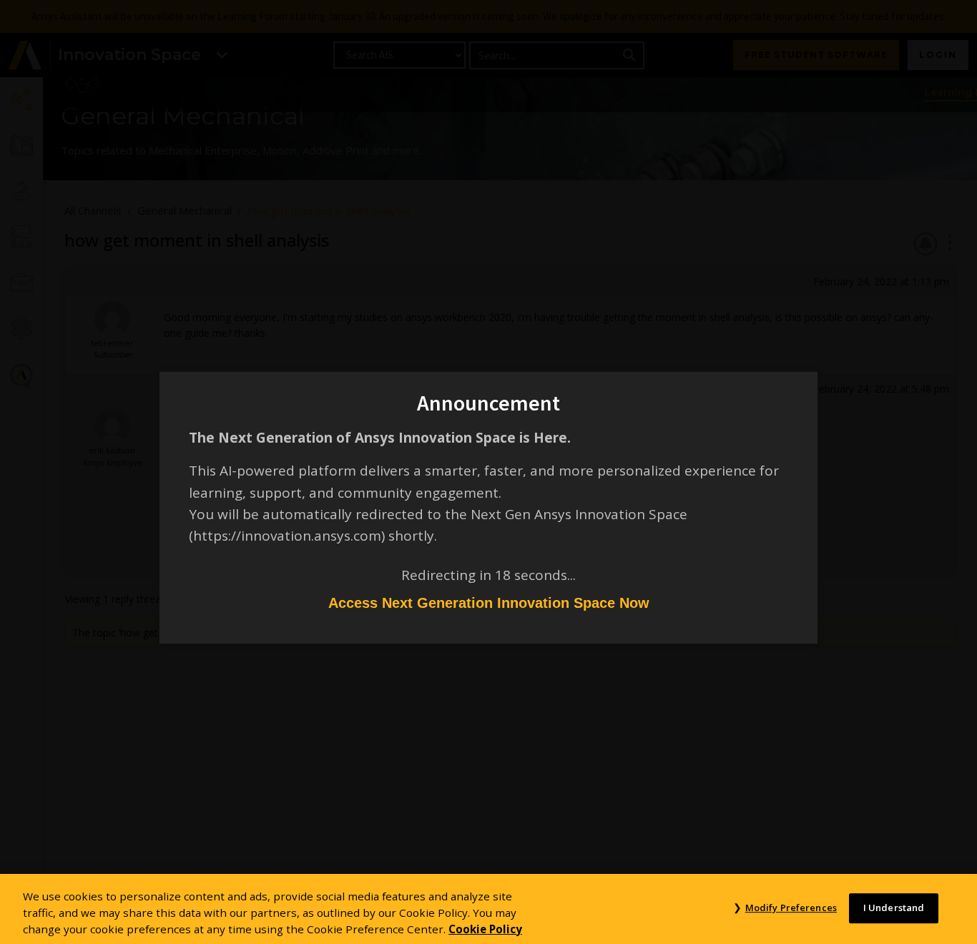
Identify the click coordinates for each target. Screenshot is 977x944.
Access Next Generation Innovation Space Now (488, 603)
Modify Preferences (791, 907)
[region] (488, 909)
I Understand (894, 907)
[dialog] (488, 472)
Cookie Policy (485, 928)
